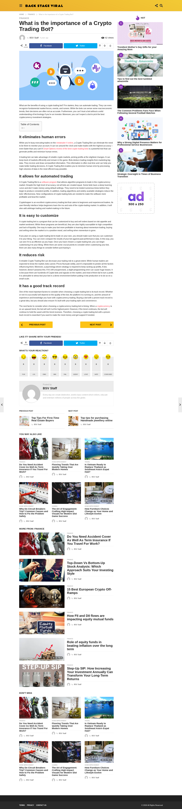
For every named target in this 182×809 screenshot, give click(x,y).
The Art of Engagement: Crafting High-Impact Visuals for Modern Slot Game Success (64, 512)
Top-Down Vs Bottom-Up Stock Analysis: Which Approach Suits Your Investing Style (90, 568)
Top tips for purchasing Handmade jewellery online (97, 419)
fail (65, 374)
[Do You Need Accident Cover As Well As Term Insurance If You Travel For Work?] (33, 449)
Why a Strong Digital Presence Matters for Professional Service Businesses (139, 143)
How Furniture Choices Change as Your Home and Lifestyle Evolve (99, 511)
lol (34, 374)
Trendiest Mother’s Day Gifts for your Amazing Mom (137, 48)
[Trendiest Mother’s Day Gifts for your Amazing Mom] (140, 33)
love (86, 374)
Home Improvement (59, 462)
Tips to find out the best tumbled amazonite (134, 80)
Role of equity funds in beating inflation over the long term (90, 645)
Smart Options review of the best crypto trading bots (65, 149)
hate (96, 374)
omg (44, 374)
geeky (75, 374)
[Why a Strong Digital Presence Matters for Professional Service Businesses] (140, 128)
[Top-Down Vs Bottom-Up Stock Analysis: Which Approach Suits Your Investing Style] (42, 570)
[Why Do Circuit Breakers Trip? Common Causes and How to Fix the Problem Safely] (33, 493)
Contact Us (41, 805)
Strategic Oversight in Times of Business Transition (139, 175)
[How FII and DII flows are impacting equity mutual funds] (42, 623)
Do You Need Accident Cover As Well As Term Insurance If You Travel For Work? (33, 468)
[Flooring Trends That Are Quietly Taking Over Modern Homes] (66, 449)
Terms (22, 805)
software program (49, 182)
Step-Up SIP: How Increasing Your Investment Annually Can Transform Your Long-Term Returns (90, 674)
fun (23, 374)
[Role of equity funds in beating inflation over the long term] (42, 649)
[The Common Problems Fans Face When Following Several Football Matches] (140, 97)
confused (108, 374)
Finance (24, 18)
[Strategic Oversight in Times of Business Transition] (140, 160)
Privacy (30, 805)
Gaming (55, 506)
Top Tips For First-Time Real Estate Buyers (45, 419)
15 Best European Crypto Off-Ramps (89, 591)
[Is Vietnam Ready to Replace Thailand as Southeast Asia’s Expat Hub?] (99, 449)
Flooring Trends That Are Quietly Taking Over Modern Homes (65, 467)
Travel (87, 462)
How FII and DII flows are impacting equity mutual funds (90, 617)
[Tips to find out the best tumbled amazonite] (140, 65)
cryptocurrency (103, 306)
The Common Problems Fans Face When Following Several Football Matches (139, 111)
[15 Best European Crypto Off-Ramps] (42, 596)
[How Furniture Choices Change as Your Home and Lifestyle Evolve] (99, 493)
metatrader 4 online (64, 143)
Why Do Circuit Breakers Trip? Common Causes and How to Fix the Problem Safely (33, 512)
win (54, 374)
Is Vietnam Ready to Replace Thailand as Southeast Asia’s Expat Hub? (97, 468)
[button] (20, 5)
